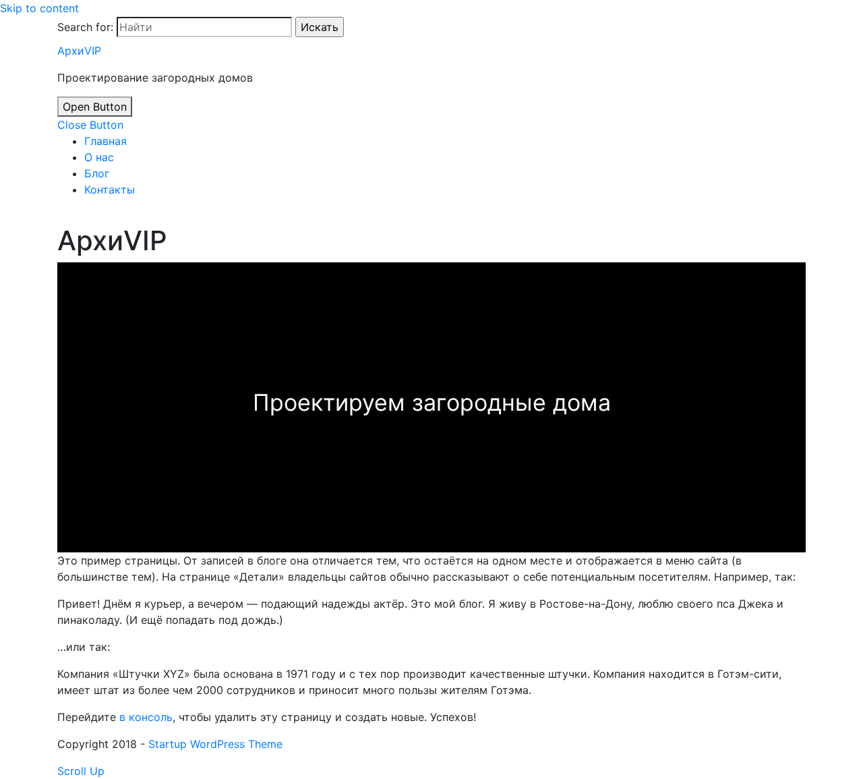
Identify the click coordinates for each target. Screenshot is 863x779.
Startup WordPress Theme (215, 744)
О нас (99, 157)
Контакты (109, 189)
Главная (105, 141)
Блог (96, 173)
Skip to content (39, 8)
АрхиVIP (79, 50)
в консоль (146, 717)
